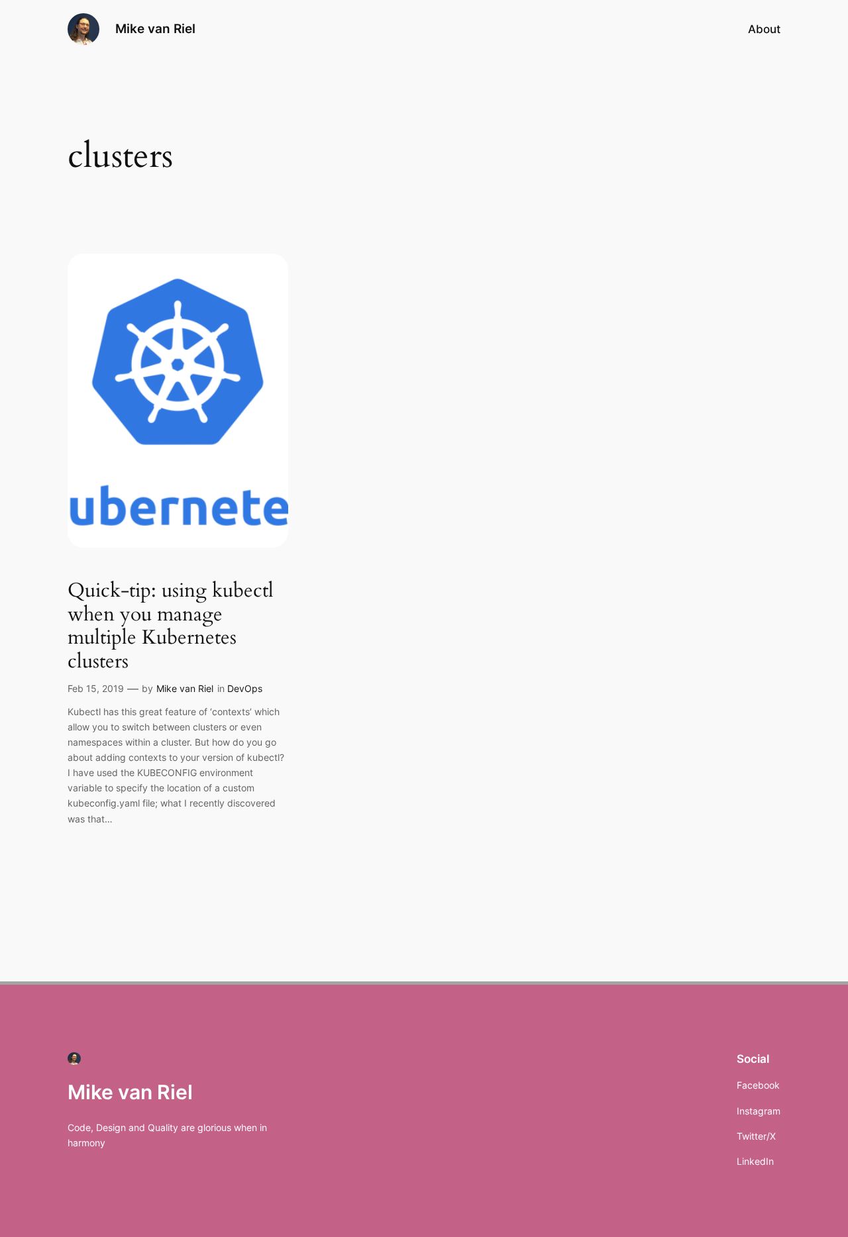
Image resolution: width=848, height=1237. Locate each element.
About (764, 29)
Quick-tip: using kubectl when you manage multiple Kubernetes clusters (171, 626)
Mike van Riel (155, 28)
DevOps (244, 688)
